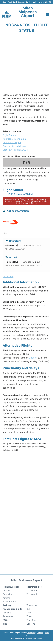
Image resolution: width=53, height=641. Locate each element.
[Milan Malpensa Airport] (6, 14)
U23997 (33, 357)
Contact (40, 633)
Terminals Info (34, 586)
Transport (31, 605)
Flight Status (9, 135)
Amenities (8, 616)
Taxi (28, 612)
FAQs (5, 620)
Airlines (6, 598)
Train (29, 616)
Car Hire (30, 623)
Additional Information (14, 138)
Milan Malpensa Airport (27, 12)
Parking (7, 605)
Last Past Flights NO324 (15, 149)
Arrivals (6, 590)
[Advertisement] (26, 63)
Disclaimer (31, 633)
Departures (8, 594)
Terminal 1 (31, 590)
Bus (28, 609)
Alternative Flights (12, 142)
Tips (5, 623)
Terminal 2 (31, 594)
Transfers (31, 620)
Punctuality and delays (14, 146)
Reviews (7, 612)
